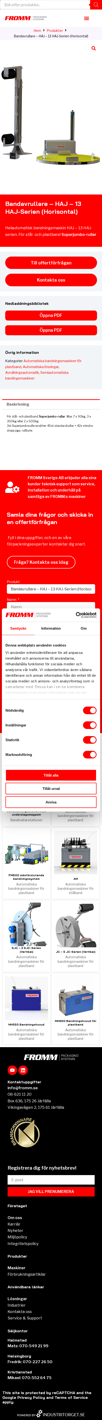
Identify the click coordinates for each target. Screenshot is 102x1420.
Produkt (13, 582)
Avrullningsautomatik (22, 372)
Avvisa (51, 802)
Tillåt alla (51, 775)
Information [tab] (51, 628)
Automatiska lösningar (41, 367)
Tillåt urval (51, 789)
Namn (12, 600)
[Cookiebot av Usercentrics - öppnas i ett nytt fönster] (76, 615)
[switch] (90, 725)
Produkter (55, 31)
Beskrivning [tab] (18, 404)
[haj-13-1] (51, 117)
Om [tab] (84, 628)
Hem (37, 31)
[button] (86, 18)
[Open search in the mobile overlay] (51, 5)
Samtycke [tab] (18, 628)
